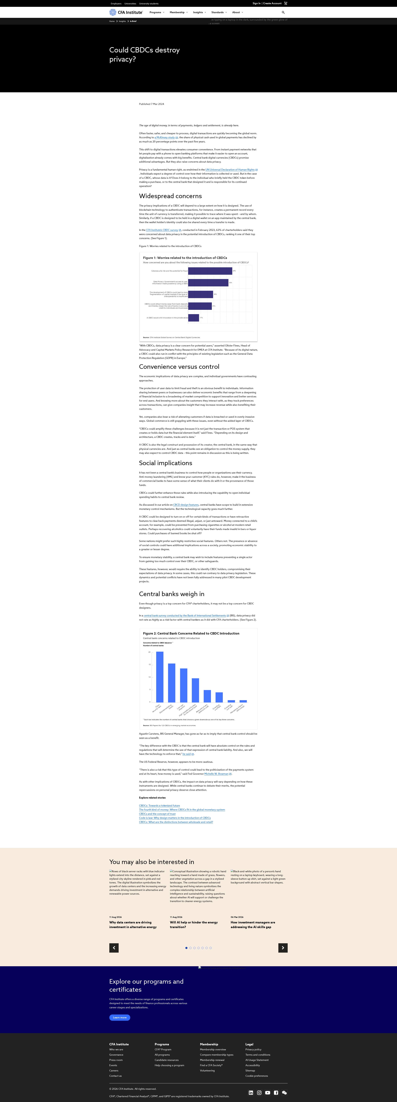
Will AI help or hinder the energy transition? (194, 924)
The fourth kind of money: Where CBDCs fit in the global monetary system (182, 809)
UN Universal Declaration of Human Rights (230, 169)
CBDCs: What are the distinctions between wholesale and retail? (176, 822)
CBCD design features (186, 504)
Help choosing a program (169, 1065)
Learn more (120, 1017)
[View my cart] (286, 3)
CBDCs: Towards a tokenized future (159, 805)
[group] (137, 905)
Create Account (272, 3)
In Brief (133, 21)
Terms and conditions (257, 1054)
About (236, 12)
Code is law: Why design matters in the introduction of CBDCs (175, 817)
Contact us (115, 1075)
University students (148, 3)
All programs (162, 1054)
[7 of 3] (211, 948)
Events (113, 1065)
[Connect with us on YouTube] (267, 1092)
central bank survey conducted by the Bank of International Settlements (185, 615)
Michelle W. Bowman (216, 773)
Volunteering (207, 1070)
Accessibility (252, 1065)
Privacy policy (253, 1049)
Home (112, 21)
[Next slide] (283, 948)
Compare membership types (216, 1054)
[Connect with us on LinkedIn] (251, 1092)
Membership (177, 12)
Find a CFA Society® (211, 1065)
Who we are (116, 1049)
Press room (116, 1060)
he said (187, 754)
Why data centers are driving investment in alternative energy (133, 924)
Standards (218, 12)
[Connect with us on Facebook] (276, 1092)
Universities (130, 3)
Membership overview (213, 1049)
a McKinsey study (165, 137)
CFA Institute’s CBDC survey (162, 230)
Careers (113, 1070)
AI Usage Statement (257, 1060)
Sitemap (250, 1070)
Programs (155, 12)
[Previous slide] (114, 948)
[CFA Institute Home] (126, 12)
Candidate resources (167, 1060)
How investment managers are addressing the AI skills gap (253, 924)
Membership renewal (212, 1060)
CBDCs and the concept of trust (157, 813)
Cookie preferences (256, 1075)
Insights (198, 12)
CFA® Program (163, 1049)
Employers (116, 3)
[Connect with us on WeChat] (284, 1092)
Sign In (257, 3)
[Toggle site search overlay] (283, 12)
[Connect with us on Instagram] (259, 1092)
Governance (116, 1054)
